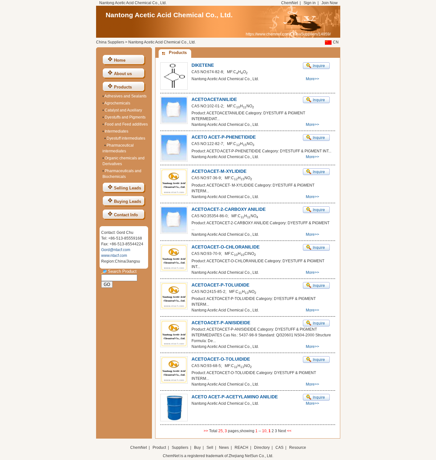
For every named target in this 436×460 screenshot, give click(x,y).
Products (123, 87)
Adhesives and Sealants (125, 96)
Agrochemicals (117, 103)
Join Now (329, 3)
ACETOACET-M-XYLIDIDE (219, 171)
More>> (312, 79)
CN (336, 42)
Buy (197, 447)
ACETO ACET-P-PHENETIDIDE (224, 137)
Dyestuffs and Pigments (125, 117)
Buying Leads (127, 201)
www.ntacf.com (114, 255)
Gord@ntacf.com (115, 250)
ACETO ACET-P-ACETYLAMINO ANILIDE (235, 396)
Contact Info (126, 214)
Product (160, 447)
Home (119, 60)
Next (282, 431)
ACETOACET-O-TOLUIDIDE (221, 359)
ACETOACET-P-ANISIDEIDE (221, 322)
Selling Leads (127, 188)
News (224, 447)
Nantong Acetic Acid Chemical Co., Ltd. (169, 15)
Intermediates (116, 131)
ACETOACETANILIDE (214, 99)
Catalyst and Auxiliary (123, 110)
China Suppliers (110, 42)
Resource (297, 447)
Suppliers (180, 447)
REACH (241, 447)
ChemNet (289, 3)
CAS (279, 447)
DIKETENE (203, 65)
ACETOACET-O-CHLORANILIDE (225, 246)
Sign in (310, 3)
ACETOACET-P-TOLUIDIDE (220, 285)
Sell (210, 447)
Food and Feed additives (126, 124)
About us (123, 73)
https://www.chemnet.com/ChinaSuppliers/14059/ (288, 34)
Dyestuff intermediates (126, 138)
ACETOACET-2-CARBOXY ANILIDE (229, 209)
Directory (262, 447)
